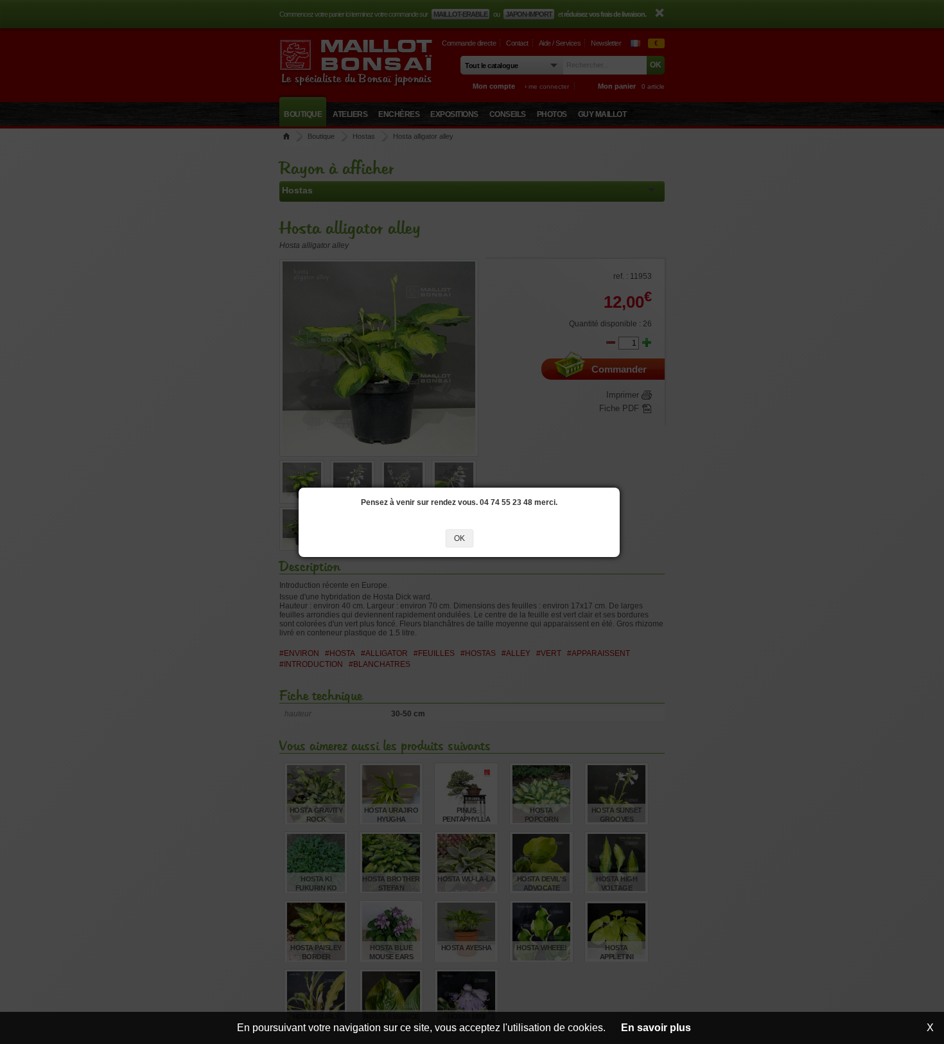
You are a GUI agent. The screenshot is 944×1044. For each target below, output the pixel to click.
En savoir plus (656, 1027)
